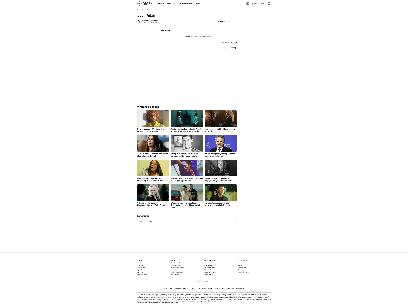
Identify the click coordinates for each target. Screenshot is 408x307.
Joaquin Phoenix (142, 274)
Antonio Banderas (209, 267)
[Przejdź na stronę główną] (139, 5)
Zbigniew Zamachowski (177, 267)
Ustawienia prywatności (234, 288)
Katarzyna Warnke (243, 272)
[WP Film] (150, 3)
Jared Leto (241, 263)
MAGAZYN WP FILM (185, 3)
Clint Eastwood (141, 263)
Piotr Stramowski (176, 265)
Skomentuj (222, 21)
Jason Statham (175, 274)
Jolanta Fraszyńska (176, 270)
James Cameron (209, 263)
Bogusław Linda (209, 265)
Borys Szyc (241, 270)
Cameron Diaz (242, 267)
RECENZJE (160, 3)
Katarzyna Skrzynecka (177, 272)
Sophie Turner (141, 270)
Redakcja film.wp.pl (150, 21)
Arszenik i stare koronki (203, 36)
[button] (253, 3)
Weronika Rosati (209, 270)
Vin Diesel (241, 265)
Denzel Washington (210, 272)
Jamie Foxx (140, 272)
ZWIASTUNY (171, 3)
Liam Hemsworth (176, 263)
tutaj (177, 302)
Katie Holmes (141, 267)
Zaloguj (262, 3)
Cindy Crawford (208, 274)
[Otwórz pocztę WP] (247, 3)
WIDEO (198, 3)
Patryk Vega (140, 265)
